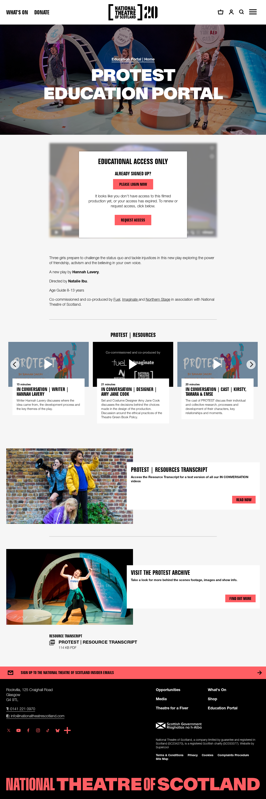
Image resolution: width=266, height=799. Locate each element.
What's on (17, 12)
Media (161, 698)
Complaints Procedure (233, 755)
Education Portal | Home (133, 59)
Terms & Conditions (169, 755)
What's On (217, 689)
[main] (133, 341)
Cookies (207, 755)
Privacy (193, 755)
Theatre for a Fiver (172, 708)
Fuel (116, 299)
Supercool (162, 747)
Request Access (133, 220)
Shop (212, 698)
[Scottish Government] (208, 726)
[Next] (251, 364)
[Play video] (133, 364)
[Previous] (15, 364)
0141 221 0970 (20, 708)
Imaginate (130, 299)
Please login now (133, 184)
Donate (41, 12)
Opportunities (168, 689)
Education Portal (223, 708)
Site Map (162, 759)
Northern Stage (158, 299)
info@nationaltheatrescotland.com (35, 716)
